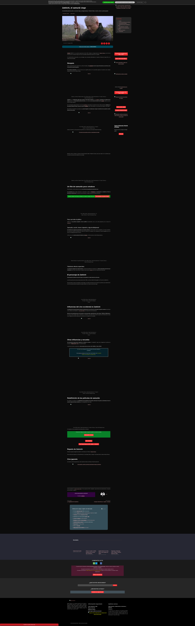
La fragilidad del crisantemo (72, 501)
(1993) (74, 343)
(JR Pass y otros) (78, 523)
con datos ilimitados (80, 518)
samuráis (91, 65)
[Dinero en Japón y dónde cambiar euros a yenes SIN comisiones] (91, 546)
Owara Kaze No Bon (77, 550)
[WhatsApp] (102, 43)
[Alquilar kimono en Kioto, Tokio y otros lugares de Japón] (104, 546)
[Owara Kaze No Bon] (78, 546)
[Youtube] (81, 611)
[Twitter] (75, 611)
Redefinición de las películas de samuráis (123, 28)
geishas (86, 106)
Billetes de (76, 525)
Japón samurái (73, 13)
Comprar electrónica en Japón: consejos (102, 501)
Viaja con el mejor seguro (84, 46)
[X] (107, 43)
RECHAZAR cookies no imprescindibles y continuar (124, 2)
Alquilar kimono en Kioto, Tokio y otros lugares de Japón (104, 552)
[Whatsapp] (70, 611)
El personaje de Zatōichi (123, 23)
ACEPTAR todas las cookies (108, 2)
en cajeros (85, 512)
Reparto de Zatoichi (122, 30)
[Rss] (77, 611)
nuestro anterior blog (77, 488)
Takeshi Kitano (102, 53)
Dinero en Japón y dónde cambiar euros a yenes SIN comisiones (91, 552)
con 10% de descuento (84, 520)
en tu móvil (80, 527)
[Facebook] (109, 43)
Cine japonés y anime (66, 13)
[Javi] (103, 494)
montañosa (85, 104)
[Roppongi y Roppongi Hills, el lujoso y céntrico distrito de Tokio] (116, 546)
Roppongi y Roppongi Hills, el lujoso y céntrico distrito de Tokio (116, 552)
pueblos (97, 99)
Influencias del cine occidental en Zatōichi (124, 25)
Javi (106, 494)
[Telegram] (104, 43)
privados (80, 514)
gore (86, 235)
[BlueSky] (85, 611)
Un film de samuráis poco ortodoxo (124, 22)
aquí (86, 516)
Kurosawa (93, 191)
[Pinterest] (79, 611)
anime (91, 270)
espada (102, 100)
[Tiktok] (83, 611)
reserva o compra (81, 353)
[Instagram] (72, 611)
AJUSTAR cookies (140, 2)
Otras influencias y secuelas (123, 26)
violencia (68, 223)
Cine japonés (121, 31)
